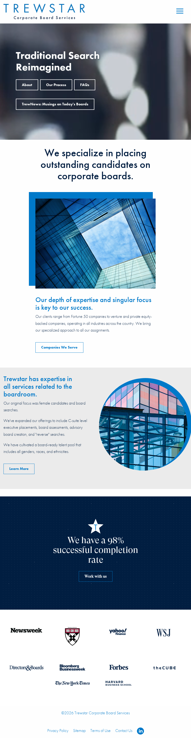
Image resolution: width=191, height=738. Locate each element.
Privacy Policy (57, 730)
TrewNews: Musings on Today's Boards (55, 104)
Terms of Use (100, 730)
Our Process (56, 84)
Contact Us (123, 730)
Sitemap (79, 730)
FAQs (84, 84)
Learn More (19, 468)
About (27, 84)
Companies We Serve (59, 347)
